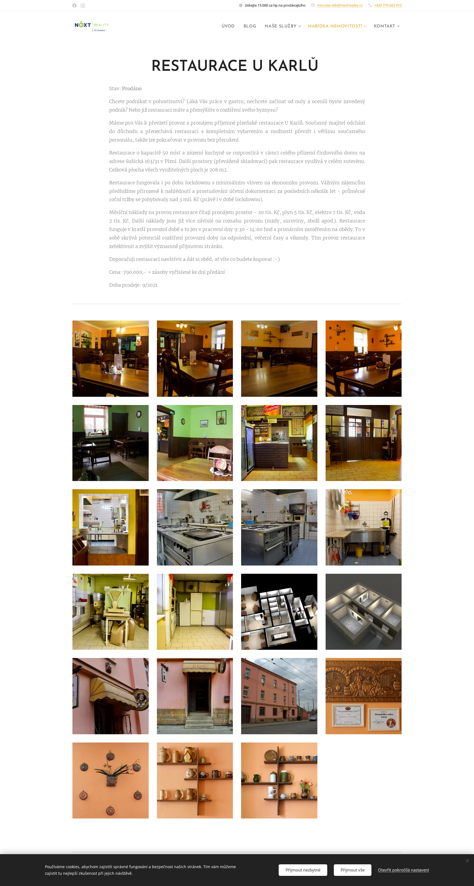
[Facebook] (74, 5)
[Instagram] (82, 5)
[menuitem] (229, 26)
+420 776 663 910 (388, 5)
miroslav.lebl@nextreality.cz (340, 5)
